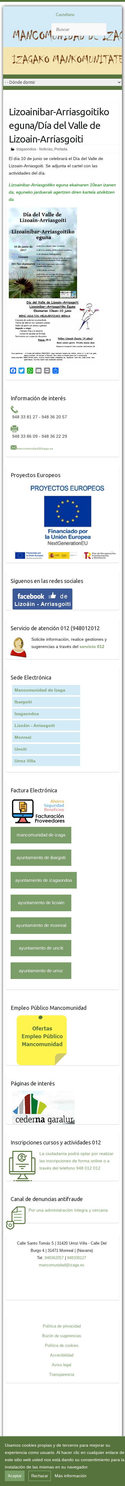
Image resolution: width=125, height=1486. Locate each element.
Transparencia (61, 1374)
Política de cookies (62, 1345)
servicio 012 (91, 646)
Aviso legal (61, 1365)
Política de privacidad (62, 1326)
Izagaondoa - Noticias (34, 149)
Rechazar (39, 1476)
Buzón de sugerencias (61, 1336)
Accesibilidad (61, 1355)
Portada (60, 149)
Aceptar (15, 1476)
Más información (70, 1475)
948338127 (76, 1257)
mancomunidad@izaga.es (35, 448)
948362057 (54, 1257)
